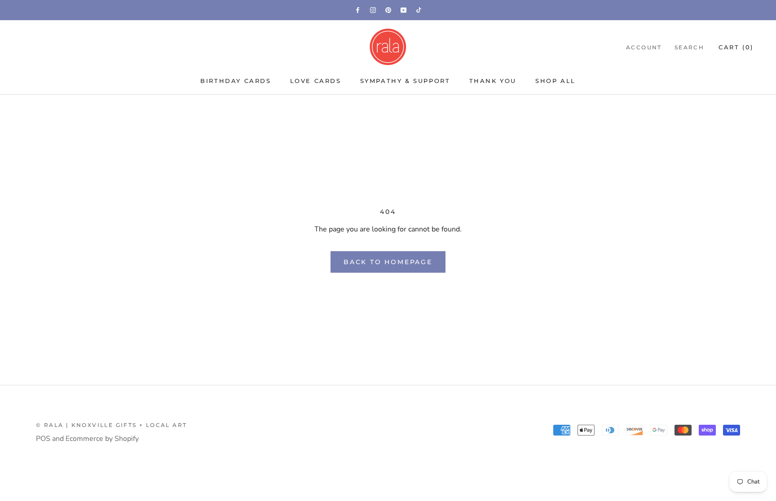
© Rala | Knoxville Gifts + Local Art (111, 425)
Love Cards (315, 80)
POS (43, 439)
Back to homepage (388, 262)
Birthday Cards (235, 80)
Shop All (555, 80)
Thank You (492, 80)
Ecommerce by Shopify (102, 439)
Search (689, 47)
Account (644, 47)
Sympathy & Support (405, 80)
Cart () (736, 47)
